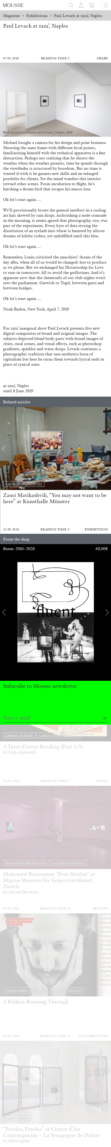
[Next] (107, 448)
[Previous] (4, 448)
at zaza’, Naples (16, 385)
